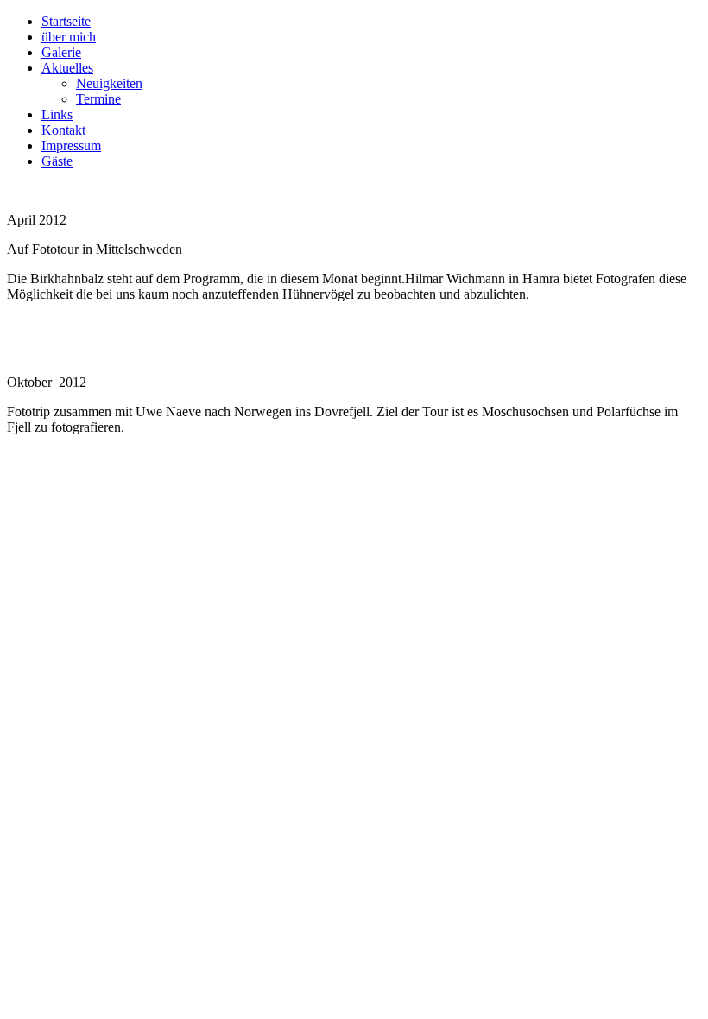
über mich (68, 36)
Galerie (61, 52)
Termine (98, 99)
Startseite (66, 21)
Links (57, 114)
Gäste (57, 161)
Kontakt (63, 130)
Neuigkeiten (109, 83)
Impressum (71, 145)
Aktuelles (67, 67)
